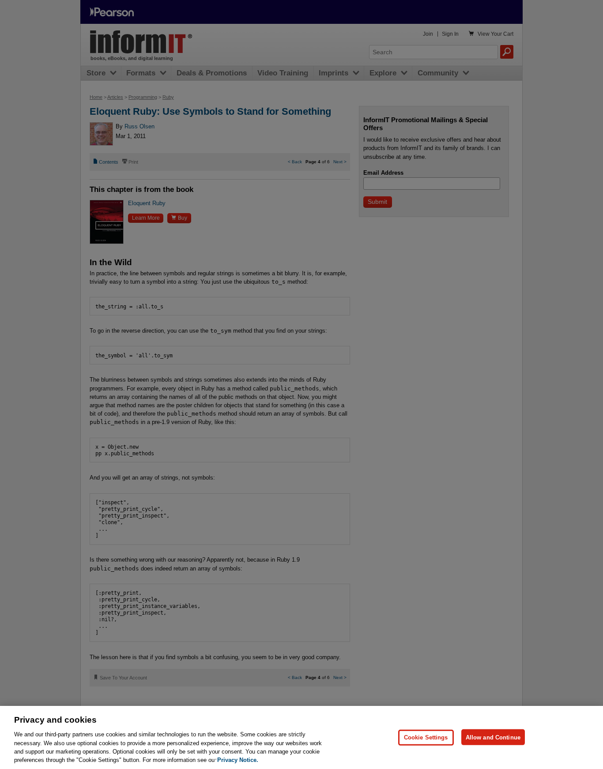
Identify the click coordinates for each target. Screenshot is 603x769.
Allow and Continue (493, 737)
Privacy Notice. (237, 760)
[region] (301, 737)
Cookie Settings (426, 737)
